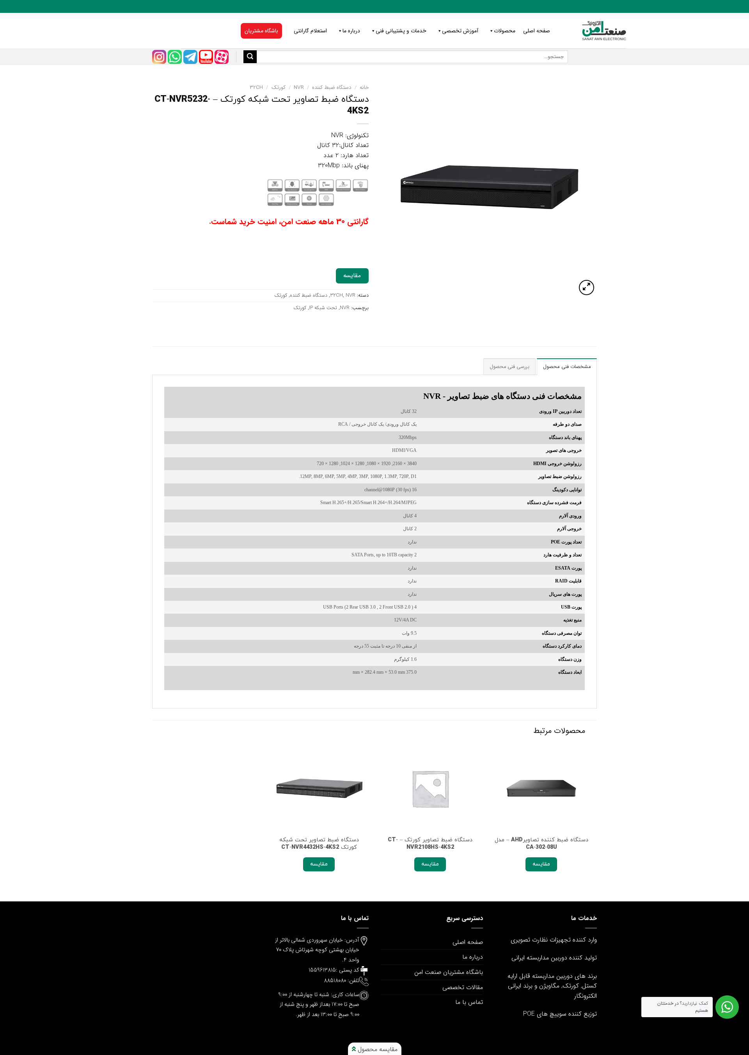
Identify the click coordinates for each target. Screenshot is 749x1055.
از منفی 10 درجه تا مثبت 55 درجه (385, 646)
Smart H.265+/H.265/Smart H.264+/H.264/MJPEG (368, 502)
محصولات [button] (504, 31)
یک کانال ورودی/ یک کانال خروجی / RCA (377, 424)
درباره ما (351, 31)
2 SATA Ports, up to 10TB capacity (384, 555)
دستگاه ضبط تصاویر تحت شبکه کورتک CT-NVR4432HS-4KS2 (319, 843)
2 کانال (410, 528)
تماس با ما (469, 1002)
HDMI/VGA (404, 450)
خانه (364, 87)
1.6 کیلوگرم (405, 659)
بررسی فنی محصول (510, 367)
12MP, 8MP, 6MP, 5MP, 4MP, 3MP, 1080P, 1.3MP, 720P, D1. (358, 476)
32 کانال (409, 411)
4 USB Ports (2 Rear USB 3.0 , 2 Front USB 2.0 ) (370, 607)
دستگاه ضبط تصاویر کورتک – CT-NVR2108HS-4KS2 (430, 843)
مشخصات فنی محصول (567, 367)
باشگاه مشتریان (261, 31)
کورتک (279, 87)
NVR (299, 87)
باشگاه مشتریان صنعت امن (448, 972)
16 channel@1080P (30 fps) (390, 489)
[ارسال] (250, 57)
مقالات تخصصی (462, 987)
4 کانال (410, 516)
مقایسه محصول (377, 1049)
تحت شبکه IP (323, 308)
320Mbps (408, 437)
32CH (256, 87)
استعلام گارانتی (310, 31)
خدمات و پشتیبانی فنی (401, 31)
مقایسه (352, 275)
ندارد (412, 542)
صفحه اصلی (536, 31)
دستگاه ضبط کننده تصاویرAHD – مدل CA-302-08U (541, 843)
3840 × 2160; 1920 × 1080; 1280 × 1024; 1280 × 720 (367, 463)
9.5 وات (409, 633)
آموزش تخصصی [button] (460, 31)
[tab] (567, 366)
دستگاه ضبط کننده (331, 87)
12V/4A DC (405, 620)
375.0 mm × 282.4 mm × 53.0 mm (385, 672)
